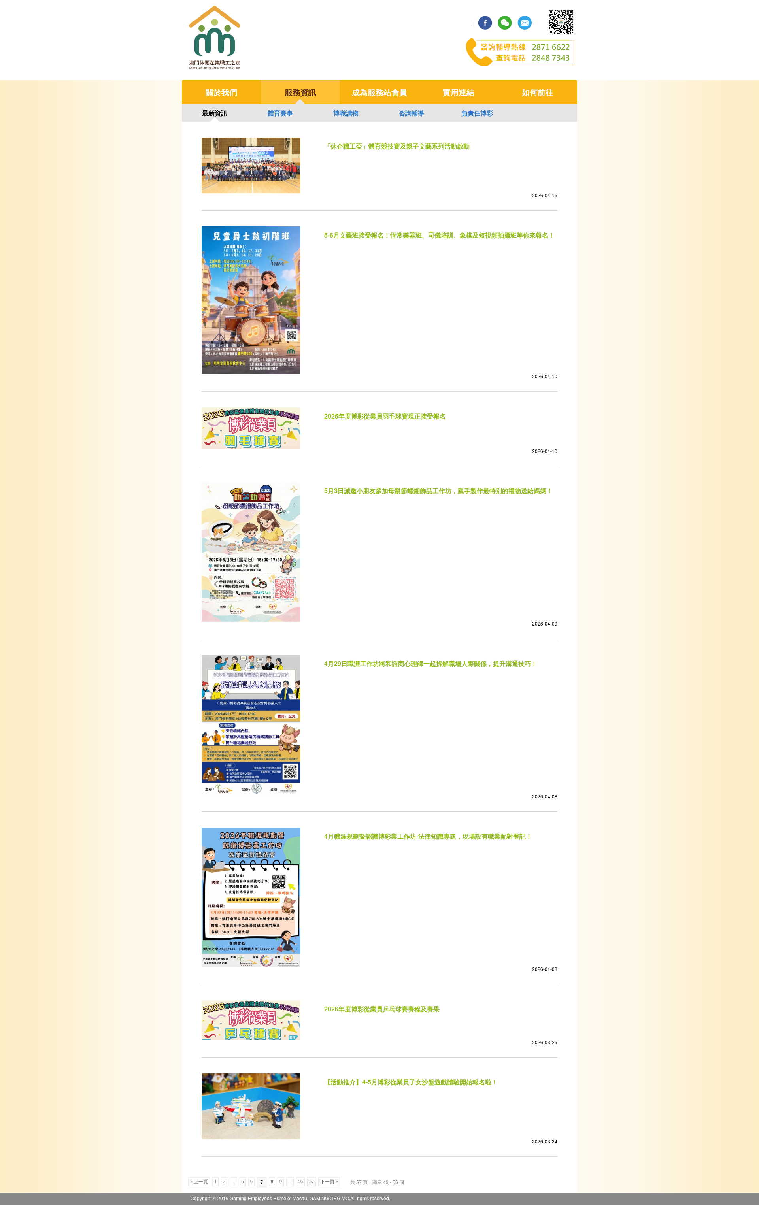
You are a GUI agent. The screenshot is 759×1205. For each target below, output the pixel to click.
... (233, 1181)
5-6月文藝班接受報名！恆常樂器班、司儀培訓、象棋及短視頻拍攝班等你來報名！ (439, 234)
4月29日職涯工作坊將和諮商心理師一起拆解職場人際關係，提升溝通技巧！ (430, 663)
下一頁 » (329, 1181)
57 (311, 1181)
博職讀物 (346, 112)
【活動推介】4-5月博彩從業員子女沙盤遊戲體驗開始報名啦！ (411, 1081)
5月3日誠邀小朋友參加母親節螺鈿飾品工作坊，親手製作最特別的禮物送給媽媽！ (438, 490)
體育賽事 (280, 112)
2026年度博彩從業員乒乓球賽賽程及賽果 (382, 1008)
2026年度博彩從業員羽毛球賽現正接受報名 (385, 416)
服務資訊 (300, 92)
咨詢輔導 (411, 112)
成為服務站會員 (379, 92)
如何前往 (537, 92)
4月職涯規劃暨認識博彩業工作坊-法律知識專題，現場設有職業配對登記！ (428, 836)
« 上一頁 (199, 1181)
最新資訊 (214, 112)
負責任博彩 (477, 112)
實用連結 (458, 92)
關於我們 (221, 92)
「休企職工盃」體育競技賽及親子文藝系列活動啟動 (397, 146)
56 (300, 1181)
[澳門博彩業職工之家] (215, 68)
